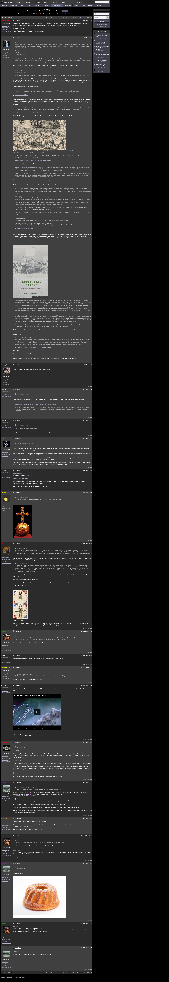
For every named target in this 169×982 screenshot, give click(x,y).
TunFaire (3, 470)
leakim (3, 655)
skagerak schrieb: (21, 868)
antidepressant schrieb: (22, 394)
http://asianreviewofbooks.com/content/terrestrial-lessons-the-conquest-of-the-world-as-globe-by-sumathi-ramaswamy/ (45, 329)
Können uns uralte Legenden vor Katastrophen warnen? (102, 55)
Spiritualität (46, 5)
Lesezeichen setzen (6, 31)
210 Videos (44, 14)
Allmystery (8, 2)
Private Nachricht (6, 27)
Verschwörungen (57, 5)
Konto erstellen (102, 26)
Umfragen (90, 5)
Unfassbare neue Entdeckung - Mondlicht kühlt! (101, 36)
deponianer (4, 818)
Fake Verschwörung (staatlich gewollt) (101, 66)
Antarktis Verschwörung (101, 61)
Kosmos (46, 10)
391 (66, 17)
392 (69, 17)
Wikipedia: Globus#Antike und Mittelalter (25, 795)
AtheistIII (3, 492)
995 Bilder (36, 14)
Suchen (68, 14)
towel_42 (3, 389)
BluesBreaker (5, 20)
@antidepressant (17, 473)
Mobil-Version (21, 977)
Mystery (29, 5)
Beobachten (53, 14)
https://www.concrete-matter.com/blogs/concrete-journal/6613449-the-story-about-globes (37, 184)
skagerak (3, 631)
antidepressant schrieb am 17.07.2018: (26, 787)
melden (90, 35)
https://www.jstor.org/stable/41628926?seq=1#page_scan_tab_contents (33, 160)
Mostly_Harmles (5, 365)
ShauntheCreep (5, 667)
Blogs (38, 2)
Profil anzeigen (5, 26)
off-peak (3, 782)
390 (64, 17)
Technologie (68, 5)
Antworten (61, 14)
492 (80, 17)
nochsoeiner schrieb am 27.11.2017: (25, 443)
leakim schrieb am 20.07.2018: (24, 674)
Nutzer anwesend (101, 10)
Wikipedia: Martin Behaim (21, 95)
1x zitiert (85, 664)
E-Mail (66, 10)
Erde (43, 10)
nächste (88, 17)
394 (73, 17)
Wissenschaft (13, 5)
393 (71, 17)
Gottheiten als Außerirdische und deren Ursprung (102, 42)
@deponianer (16, 850)
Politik (21, 5)
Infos (74, 14)
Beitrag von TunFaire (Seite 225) (21, 478)
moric (3, 438)
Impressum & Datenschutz (7, 977)
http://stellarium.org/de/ (21, 765)
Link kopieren (5, 29)
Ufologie (76, 5)
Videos (45, 2)
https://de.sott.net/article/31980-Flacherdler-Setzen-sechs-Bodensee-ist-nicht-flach (36, 404)
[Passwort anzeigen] (107, 18)
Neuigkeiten (79, 2)
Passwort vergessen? (101, 24)
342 (59, 17)
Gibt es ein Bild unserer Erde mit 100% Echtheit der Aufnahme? (102, 48)
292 (57, 17)
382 (61, 17)
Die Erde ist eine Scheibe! (102, 70)
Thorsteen (4, 742)
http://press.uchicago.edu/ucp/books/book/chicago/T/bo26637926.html (33, 347)
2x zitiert (85, 628)
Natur (83, 5)
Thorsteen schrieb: (21, 42)
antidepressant (5, 38)
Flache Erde (52, 10)
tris (2, 543)
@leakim (15, 670)
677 (85, 17)
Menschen (4, 5)
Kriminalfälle (37, 5)
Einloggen (102, 21)
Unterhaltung (100, 5)
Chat (63, 2)
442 (78, 17)
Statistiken (54, 2)
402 (76, 17)
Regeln (16, 977)
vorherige (50, 17)
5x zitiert (85, 362)
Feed (63, 10)
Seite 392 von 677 (6, 17)
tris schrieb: (19, 70)
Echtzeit (19, 2)
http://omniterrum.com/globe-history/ (24, 228)
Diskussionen (29, 2)
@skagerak (51, 44)
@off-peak (15, 849)
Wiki (71, 2)
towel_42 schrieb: (21, 747)
